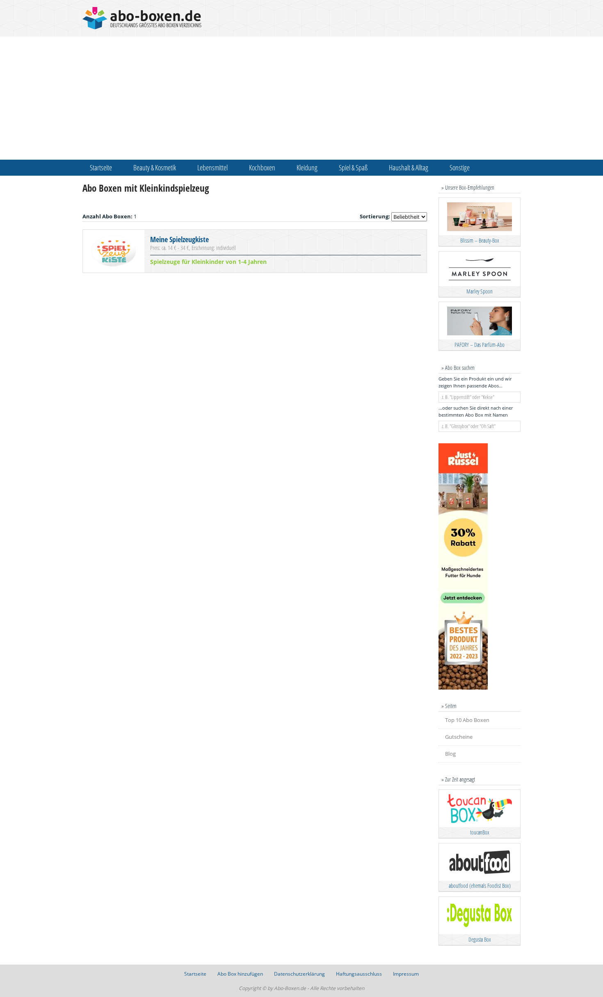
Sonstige (460, 167)
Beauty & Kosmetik (154, 167)
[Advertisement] (301, 98)
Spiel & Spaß (353, 167)
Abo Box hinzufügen (240, 973)
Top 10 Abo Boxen (467, 720)
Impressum (406, 973)
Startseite (101, 167)
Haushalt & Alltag (408, 167)
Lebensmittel (212, 167)
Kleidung (307, 167)
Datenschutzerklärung (299, 973)
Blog (450, 753)
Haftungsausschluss (359, 973)
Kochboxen (262, 167)
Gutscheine (459, 736)
